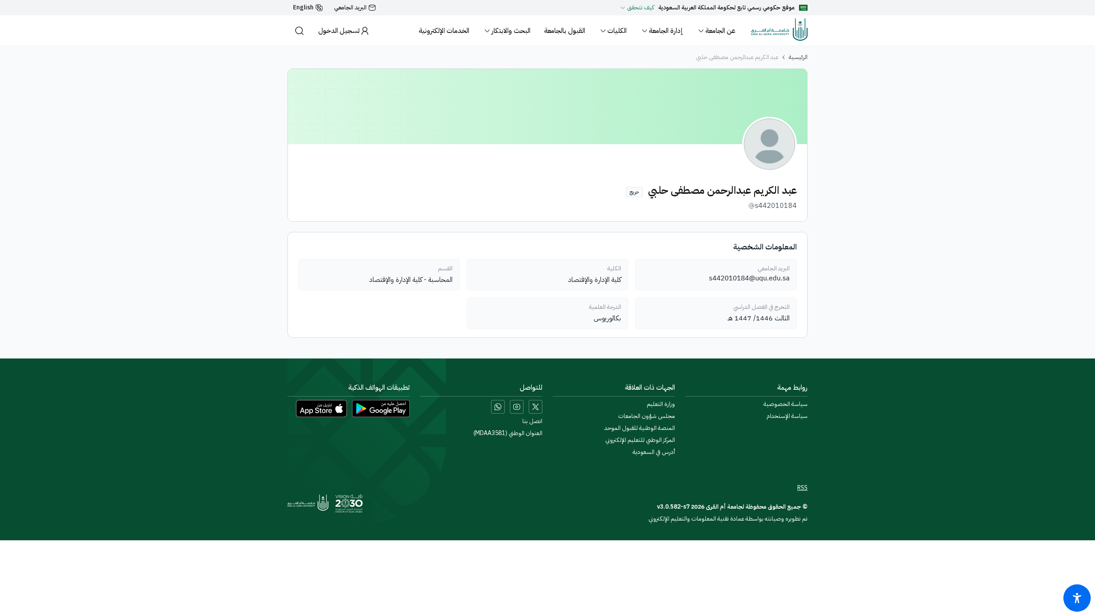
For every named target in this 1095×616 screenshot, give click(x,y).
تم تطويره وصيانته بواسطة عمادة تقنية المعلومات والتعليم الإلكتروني (728, 518)
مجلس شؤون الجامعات (646, 416)
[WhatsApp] (498, 407)
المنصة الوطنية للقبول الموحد (639, 428)
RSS (802, 488)
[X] (535, 407)
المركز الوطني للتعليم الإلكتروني (640, 440)
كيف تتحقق (640, 7)
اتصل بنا (532, 421)
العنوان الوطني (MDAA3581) (508, 433)
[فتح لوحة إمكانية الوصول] (1077, 598)
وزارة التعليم (661, 404)
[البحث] (299, 30)
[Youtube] (517, 407)
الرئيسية (798, 57)
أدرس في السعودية (654, 452)
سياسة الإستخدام (787, 416)
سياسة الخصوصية (786, 404)
